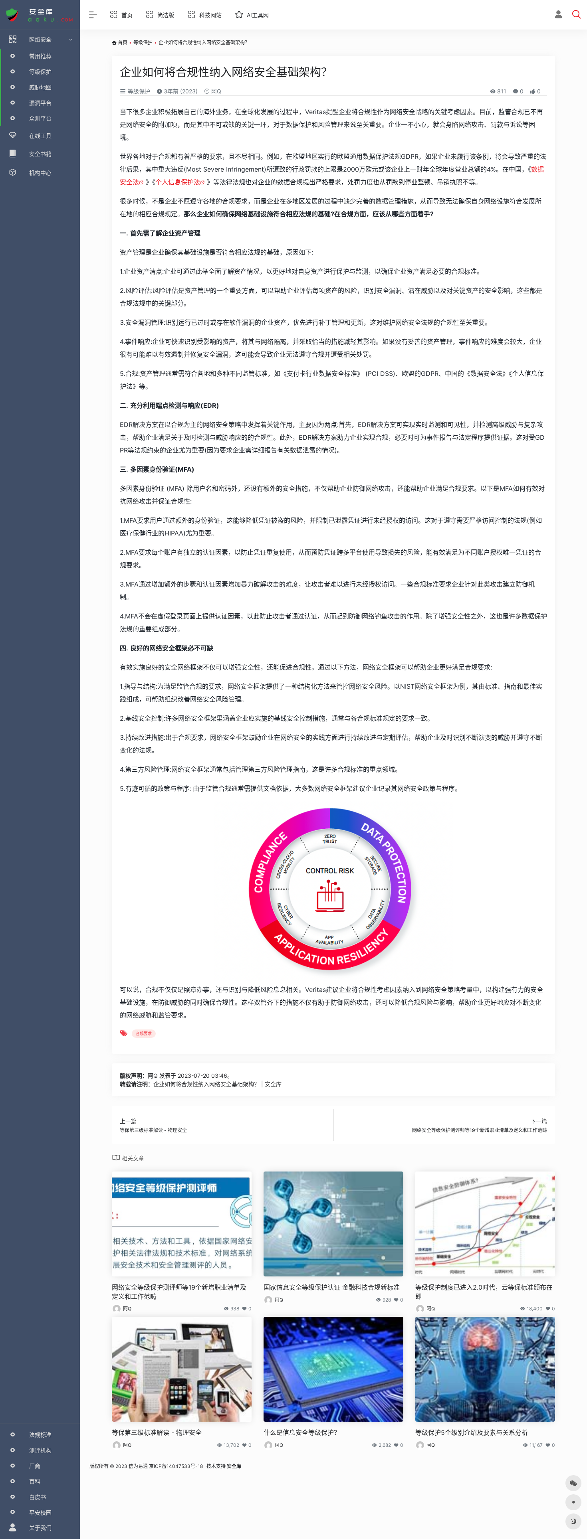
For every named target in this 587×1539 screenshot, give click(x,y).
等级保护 (143, 42)
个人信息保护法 (177, 182)
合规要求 (144, 1033)
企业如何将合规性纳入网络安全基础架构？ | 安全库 (217, 1084)
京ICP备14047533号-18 (176, 1466)
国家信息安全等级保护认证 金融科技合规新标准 (332, 1287)
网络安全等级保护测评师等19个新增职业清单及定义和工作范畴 (179, 1291)
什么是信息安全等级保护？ (302, 1432)
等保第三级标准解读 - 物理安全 (157, 1432)
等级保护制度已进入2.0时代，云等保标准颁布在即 (484, 1291)
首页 (122, 42)
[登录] (558, 15)
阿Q (215, 91)
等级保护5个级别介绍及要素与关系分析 (471, 1432)
